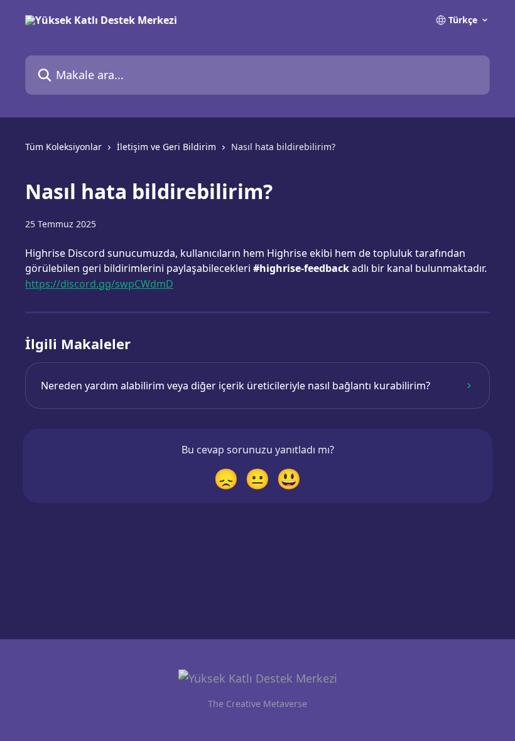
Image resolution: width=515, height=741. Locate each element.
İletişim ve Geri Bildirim (166, 147)
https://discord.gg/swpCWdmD (99, 284)
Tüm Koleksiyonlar (63, 147)
